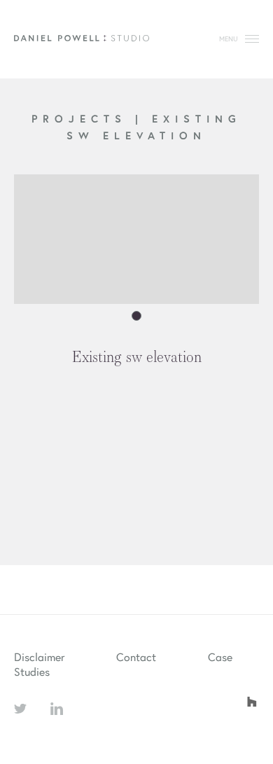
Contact (136, 656)
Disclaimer (39, 656)
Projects (83, 118)
